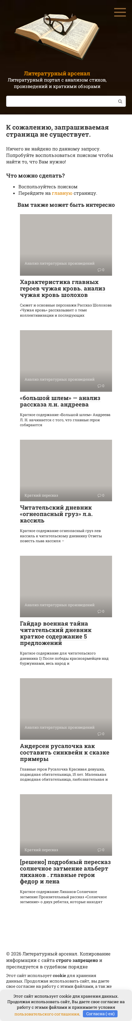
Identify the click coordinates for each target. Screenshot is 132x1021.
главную (62, 193)
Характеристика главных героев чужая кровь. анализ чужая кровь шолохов (62, 288)
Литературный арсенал (57, 73)
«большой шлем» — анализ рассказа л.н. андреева (60, 401)
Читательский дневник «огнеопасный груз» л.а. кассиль (56, 513)
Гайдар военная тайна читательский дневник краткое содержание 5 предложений (55, 633)
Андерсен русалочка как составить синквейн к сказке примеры (64, 752)
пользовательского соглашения (46, 1013)
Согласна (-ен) (100, 1013)
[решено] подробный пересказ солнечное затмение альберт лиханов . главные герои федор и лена (65, 871)
